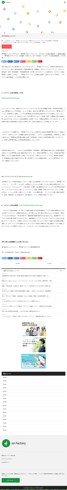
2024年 (5, 384)
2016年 (5, 412)
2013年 (5, 423)
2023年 (5, 388)
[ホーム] (2, 41)
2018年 (5, 405)
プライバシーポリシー (7, 459)
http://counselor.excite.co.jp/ (10, 98)
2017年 (5, 409)
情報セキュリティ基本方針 (8, 455)
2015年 (5, 416)
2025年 (5, 381)
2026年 (5, 377)
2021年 (5, 395)
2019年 (5, 402)
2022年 (5, 391)
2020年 (5, 398)
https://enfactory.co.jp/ (25, 176)
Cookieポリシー (6, 462)
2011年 (4, 430)
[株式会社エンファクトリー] (6, 2)
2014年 (5, 419)
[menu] (64, 2)
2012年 (5, 426)
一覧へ (61, 270)
